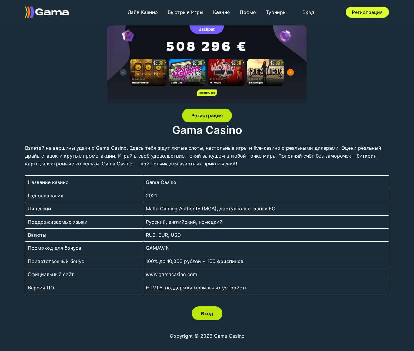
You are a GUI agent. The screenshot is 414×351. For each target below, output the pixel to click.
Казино (221, 12)
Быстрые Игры (185, 12)
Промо (248, 12)
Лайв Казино (143, 12)
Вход (308, 12)
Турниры (276, 12)
